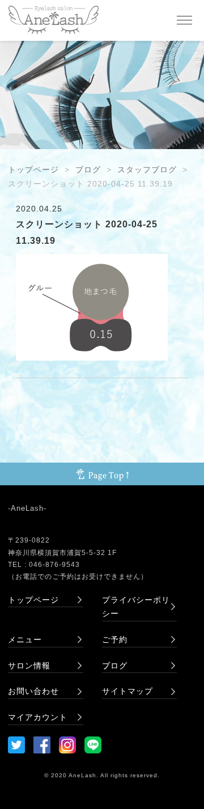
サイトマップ (127, 691)
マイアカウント (37, 717)
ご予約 (115, 639)
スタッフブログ (147, 169)
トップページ (33, 169)
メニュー (25, 639)
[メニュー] (184, 20)
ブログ (88, 169)
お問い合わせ (33, 691)
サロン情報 (29, 665)
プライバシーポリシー (136, 607)
